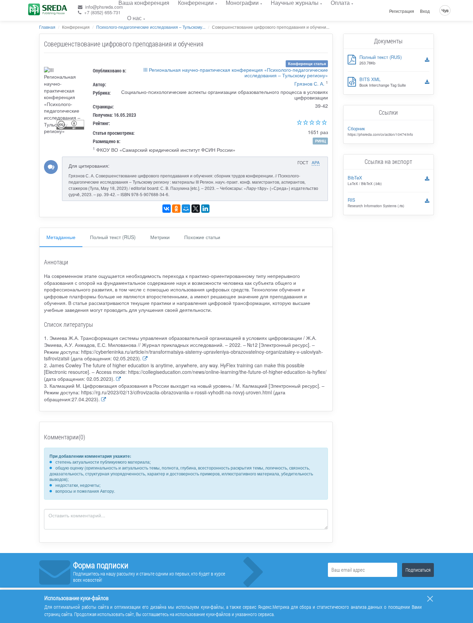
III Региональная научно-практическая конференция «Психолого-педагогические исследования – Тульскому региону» (235, 72)
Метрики (160, 237)
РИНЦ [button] (320, 140)
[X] (195, 208)
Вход (425, 11)
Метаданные (60, 237)
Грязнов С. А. (309, 83)
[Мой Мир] (186, 208)
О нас (134, 18)
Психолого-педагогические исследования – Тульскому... (150, 27)
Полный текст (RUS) (113, 237)
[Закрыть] (430, 598)
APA (316, 162)
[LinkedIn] (205, 208)
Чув (444, 10)
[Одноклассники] (176, 208)
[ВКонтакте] (166, 208)
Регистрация (401, 11)
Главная (47, 27)
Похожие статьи (202, 237)
